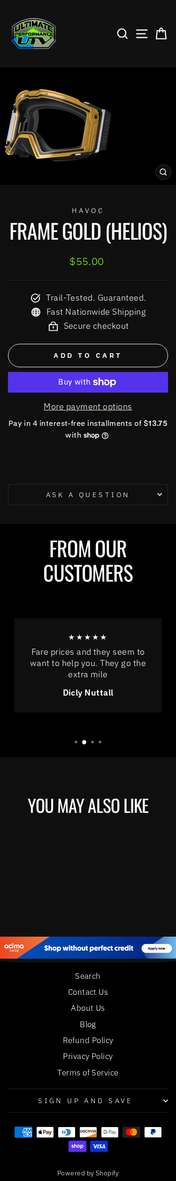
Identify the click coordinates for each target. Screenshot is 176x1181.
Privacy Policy (88, 1056)
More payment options (88, 406)
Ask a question (88, 494)
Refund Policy (88, 1040)
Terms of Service (87, 1072)
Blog (88, 1024)
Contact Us (88, 992)
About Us (88, 1008)
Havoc (88, 210)
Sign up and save (85, 1100)
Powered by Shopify (88, 1173)
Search (88, 976)
